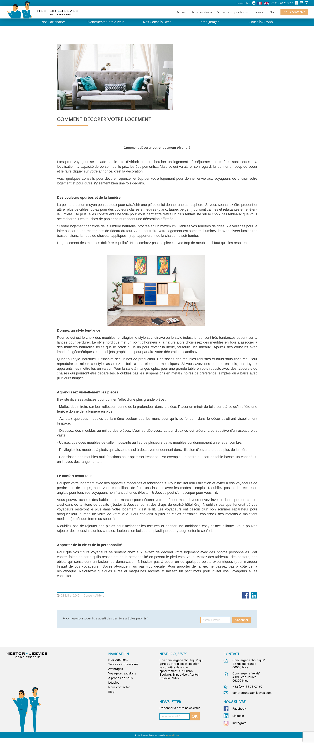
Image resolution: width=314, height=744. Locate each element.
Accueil (182, 12)
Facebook (245, 595)
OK (195, 716)
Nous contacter (294, 12)
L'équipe (113, 682)
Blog (272, 12)
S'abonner (241, 620)
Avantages (115, 669)
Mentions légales (172, 735)
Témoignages (209, 22)
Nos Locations (202, 12)
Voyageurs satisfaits (122, 673)
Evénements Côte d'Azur (105, 22)
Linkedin (254, 595)
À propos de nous (120, 678)
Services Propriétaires (232, 12)
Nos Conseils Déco (157, 22)
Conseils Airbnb (261, 22)
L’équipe (258, 12)
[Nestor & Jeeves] (26, 655)
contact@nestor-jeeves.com (252, 692)
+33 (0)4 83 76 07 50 (247, 686)
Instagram (239, 723)
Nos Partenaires (53, 22)
